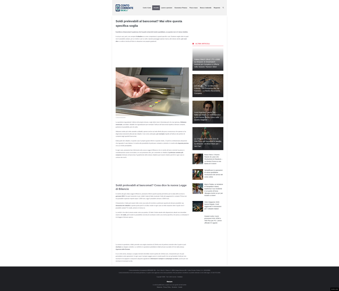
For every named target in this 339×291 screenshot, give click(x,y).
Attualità (156, 7)
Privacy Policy (167, 287)
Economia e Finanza (181, 7)
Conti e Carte (147, 7)
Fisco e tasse (194, 7)
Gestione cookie (334, 289)
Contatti (180, 287)
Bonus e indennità (205, 7)
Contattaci (180, 277)
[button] (223, 7)
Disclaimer (174, 287)
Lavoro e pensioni (166, 7)
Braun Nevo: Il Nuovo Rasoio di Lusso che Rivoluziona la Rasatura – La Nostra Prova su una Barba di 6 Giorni (213, 159)
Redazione (159, 287)
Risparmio (217, 7)
